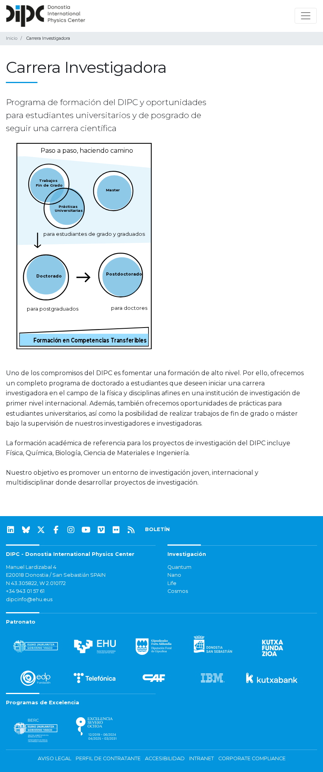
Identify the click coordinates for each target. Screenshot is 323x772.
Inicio (11, 38)
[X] (41, 530)
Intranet (201, 758)
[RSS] (131, 530)
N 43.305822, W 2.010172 (36, 583)
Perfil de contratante (108, 758)
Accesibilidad (165, 758)
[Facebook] (56, 530)
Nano (174, 575)
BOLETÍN (157, 529)
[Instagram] (71, 530)
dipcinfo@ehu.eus (29, 599)
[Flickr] (116, 530)
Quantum (179, 567)
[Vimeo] (101, 530)
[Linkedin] (11, 530)
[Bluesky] (26, 530)
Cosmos (177, 591)
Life (171, 583)
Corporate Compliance (252, 758)
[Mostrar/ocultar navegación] (306, 16)
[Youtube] (86, 530)
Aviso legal (54, 758)
